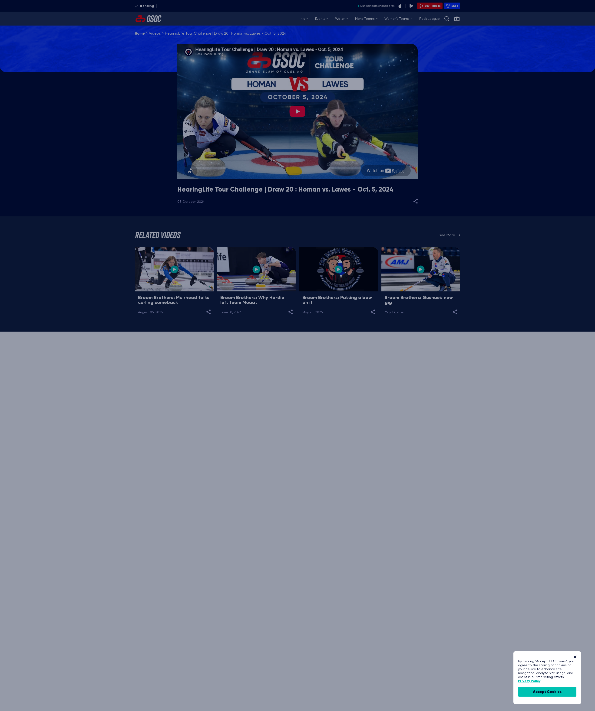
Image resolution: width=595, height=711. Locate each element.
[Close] (575, 657)
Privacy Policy (529, 681)
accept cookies (547, 691)
